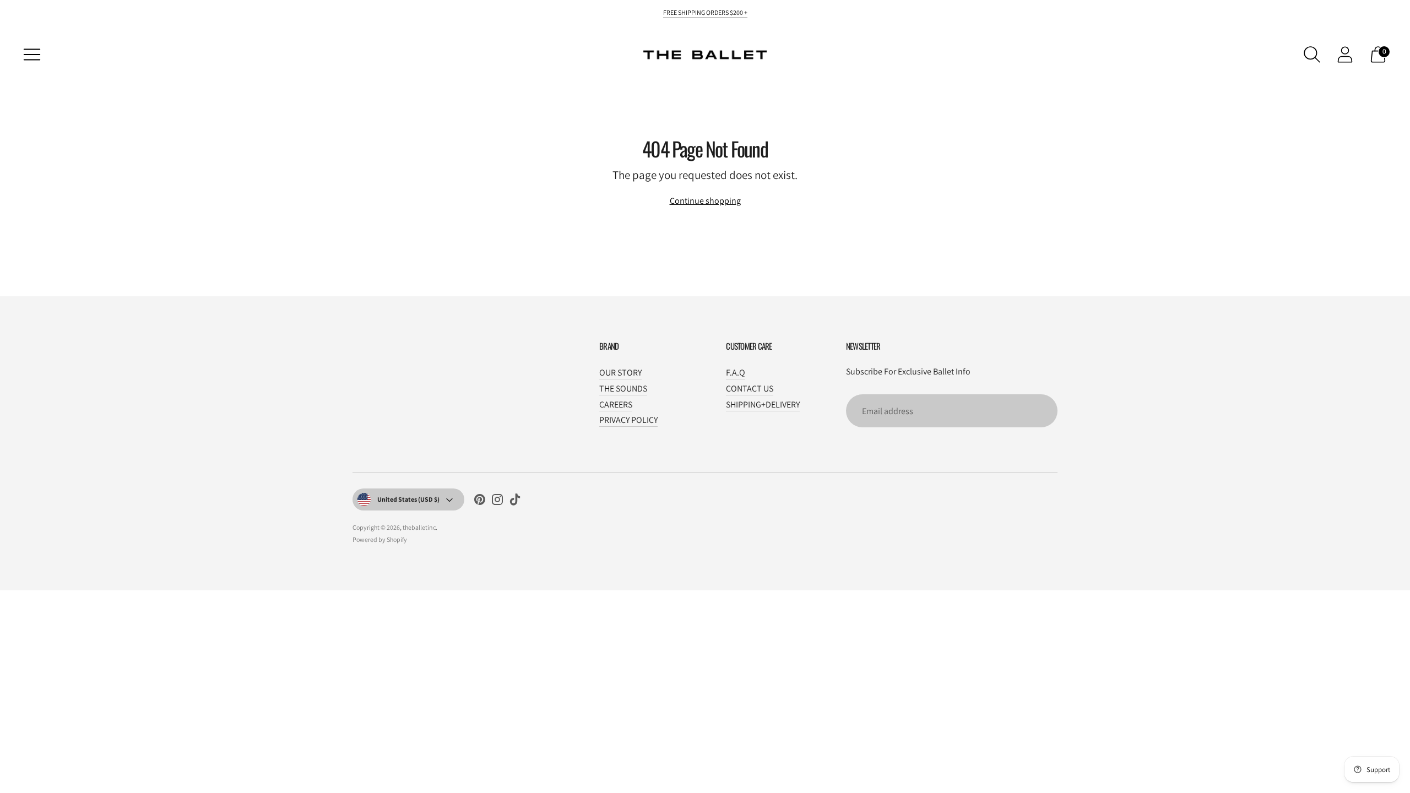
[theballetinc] (705, 54)
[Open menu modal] (32, 54)
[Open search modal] (1312, 54)
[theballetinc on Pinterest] (479, 501)
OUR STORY (620, 372)
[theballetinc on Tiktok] (515, 501)
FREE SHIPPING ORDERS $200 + (705, 12)
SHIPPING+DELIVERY (763, 404)
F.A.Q (735, 372)
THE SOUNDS (623, 388)
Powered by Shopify (379, 539)
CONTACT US (749, 388)
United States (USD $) (408, 499)
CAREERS (615, 404)
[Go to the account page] (1345, 54)
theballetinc (419, 527)
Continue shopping (705, 201)
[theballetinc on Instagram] (497, 501)
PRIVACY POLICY (628, 420)
